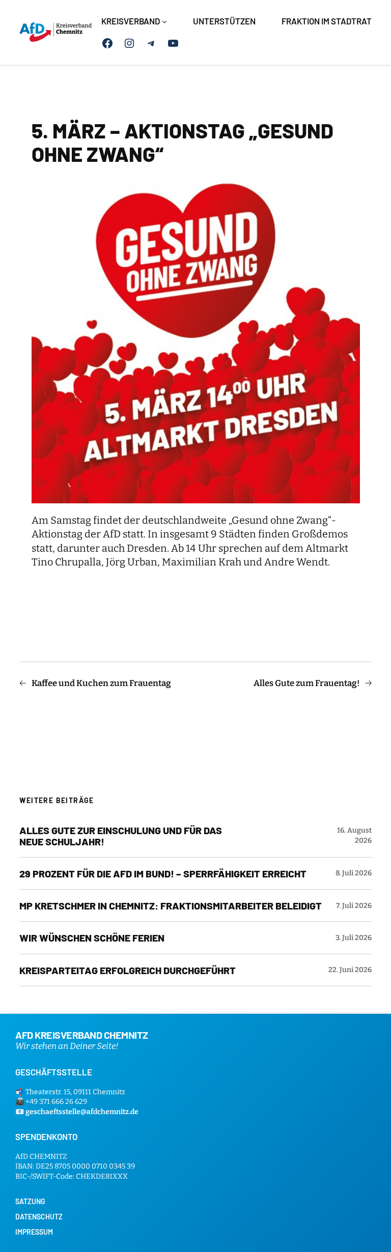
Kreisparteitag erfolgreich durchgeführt (127, 970)
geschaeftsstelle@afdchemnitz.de (81, 1111)
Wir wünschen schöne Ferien (91, 937)
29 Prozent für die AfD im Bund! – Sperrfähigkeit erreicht (162, 873)
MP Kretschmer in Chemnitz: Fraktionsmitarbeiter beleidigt (170, 905)
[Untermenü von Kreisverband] (164, 21)
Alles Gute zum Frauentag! (306, 683)
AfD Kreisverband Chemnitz (81, 1035)
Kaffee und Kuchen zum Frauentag (101, 683)
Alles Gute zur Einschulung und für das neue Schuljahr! (120, 835)
